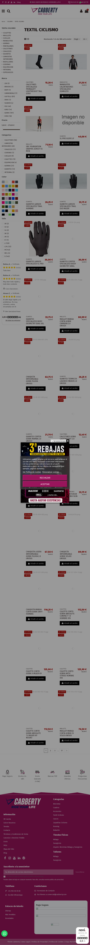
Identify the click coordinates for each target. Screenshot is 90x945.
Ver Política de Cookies (32, 472)
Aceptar (45, 484)
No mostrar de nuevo (60, 441)
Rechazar (45, 477)
